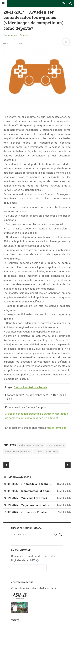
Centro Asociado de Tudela (30, 387)
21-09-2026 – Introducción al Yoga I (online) (33, 491)
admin (12, 35)
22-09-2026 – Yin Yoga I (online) (25, 498)
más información (57, 427)
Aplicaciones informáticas (31, 445)
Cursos (24, 35)
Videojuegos (52, 451)
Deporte (38, 451)
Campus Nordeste (55, 445)
